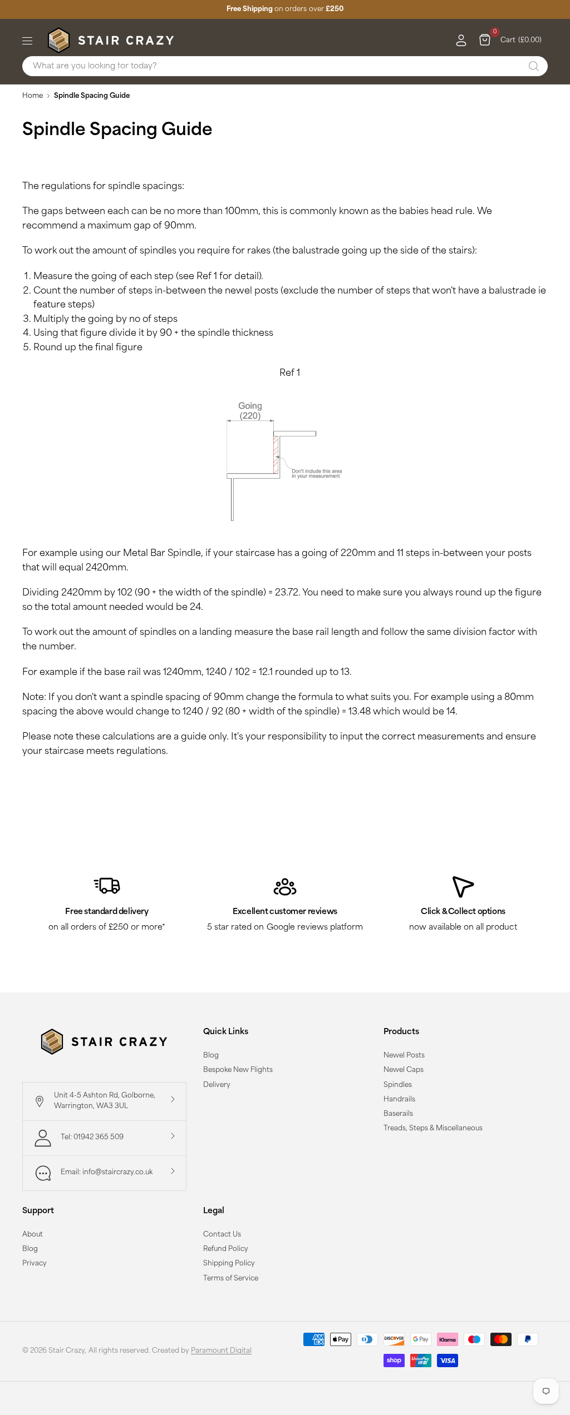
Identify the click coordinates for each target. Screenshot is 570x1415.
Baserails (398, 1114)
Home (32, 96)
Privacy (34, 1263)
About (32, 1235)
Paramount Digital (221, 1351)
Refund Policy (225, 1249)
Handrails (399, 1099)
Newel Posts (404, 1055)
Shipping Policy (229, 1263)
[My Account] (458, 40)
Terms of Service (230, 1278)
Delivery (216, 1085)
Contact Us (222, 1235)
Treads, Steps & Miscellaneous (433, 1128)
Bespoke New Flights (238, 1070)
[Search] (534, 66)
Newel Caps (404, 1070)
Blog (211, 1055)
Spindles (398, 1085)
